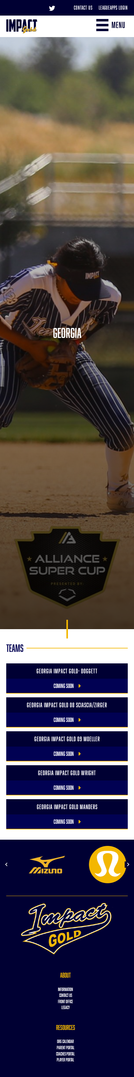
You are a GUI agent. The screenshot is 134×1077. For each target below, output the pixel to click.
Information (65, 989)
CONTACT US (65, 995)
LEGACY (65, 1007)
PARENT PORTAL (65, 1047)
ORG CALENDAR (65, 1041)
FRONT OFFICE (65, 1001)
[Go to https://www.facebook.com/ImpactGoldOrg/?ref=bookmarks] (39, 8)
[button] (6, 864)
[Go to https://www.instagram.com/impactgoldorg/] (64, 8)
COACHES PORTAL (65, 1053)
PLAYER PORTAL (65, 1059)
